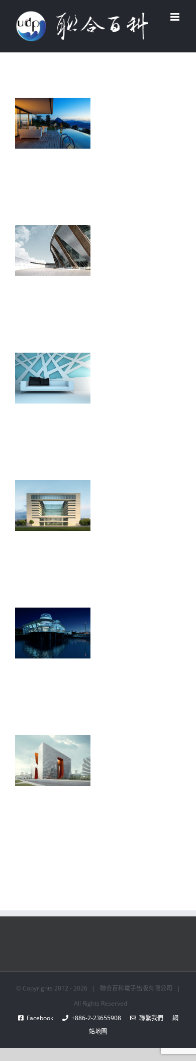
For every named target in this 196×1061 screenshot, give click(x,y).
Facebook (43, 1018)
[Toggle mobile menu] (175, 17)
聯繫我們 (149, 1018)
